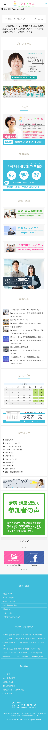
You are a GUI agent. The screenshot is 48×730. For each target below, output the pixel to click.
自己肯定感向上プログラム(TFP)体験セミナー (25, 310)
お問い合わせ (8, 682)
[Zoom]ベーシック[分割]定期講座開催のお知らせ (26, 337)
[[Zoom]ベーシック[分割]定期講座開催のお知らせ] (6, 339)
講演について (8, 594)
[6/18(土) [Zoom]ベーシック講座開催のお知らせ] (6, 359)
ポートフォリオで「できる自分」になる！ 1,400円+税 (23, 643)
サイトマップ (8, 693)
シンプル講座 (8, 598)
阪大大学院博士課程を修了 (19, 347)
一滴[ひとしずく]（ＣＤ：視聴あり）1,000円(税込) (23, 656)
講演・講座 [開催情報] (34, 313)
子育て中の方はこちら (12, 617)
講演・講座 (10, 469)
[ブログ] (24, 115)
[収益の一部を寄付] (6, 329)
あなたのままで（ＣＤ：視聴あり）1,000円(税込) (22, 653)
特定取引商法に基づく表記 (13, 690)
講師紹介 (6, 609)
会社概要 (6, 674)
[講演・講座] (24, 208)
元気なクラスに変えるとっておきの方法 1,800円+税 (24, 639)
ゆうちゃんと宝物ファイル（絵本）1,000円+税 (21, 649)
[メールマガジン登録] (14, 552)
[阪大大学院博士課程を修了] (6, 349)
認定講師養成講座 (10, 605)
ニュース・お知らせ (18, 313)
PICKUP (14, 323)
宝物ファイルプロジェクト (19, 320)
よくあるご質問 (9, 678)
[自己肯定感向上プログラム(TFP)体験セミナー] (6, 312)
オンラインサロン (12, 443)
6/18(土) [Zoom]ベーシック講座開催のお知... (25, 357)
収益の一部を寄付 (16, 327)
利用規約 (25, 715)
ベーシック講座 (9, 601)
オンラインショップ (13, 446)
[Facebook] (34, 552)
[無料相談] (24, 162)
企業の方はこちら (10, 613)
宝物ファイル (23, 323)
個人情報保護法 (9, 686)
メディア (9, 456)
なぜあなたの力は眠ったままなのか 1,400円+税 (22, 635)
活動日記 (9, 465)
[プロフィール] (24, 51)
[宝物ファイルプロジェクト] (6, 322)
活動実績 (36, 330)
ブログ (9, 453)
